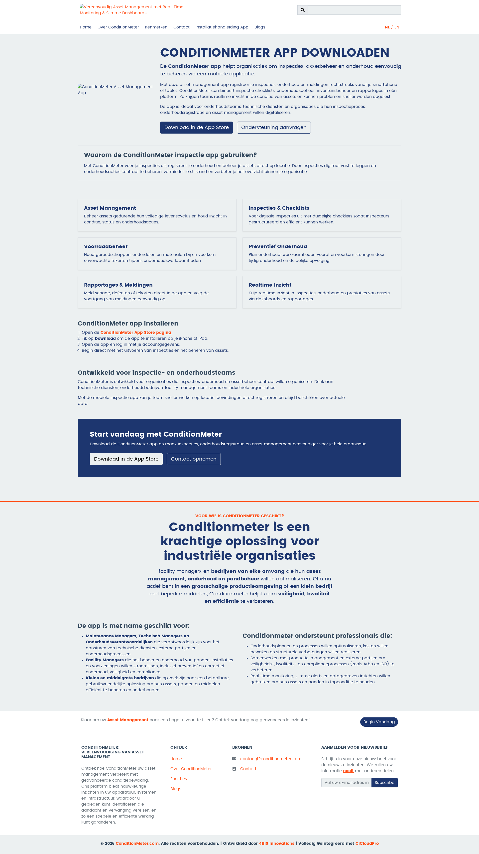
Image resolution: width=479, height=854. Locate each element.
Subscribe (384, 783)
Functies (178, 779)
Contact (181, 27)
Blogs (259, 27)
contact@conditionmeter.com (270, 759)
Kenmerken (156, 27)
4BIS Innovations (276, 844)
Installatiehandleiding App (222, 27)
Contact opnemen (194, 459)
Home (86, 27)
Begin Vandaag (379, 722)
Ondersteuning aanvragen (274, 127)
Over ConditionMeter (118, 27)
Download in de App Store (196, 127)
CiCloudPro (367, 844)
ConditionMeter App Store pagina (136, 333)
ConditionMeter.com (137, 844)
